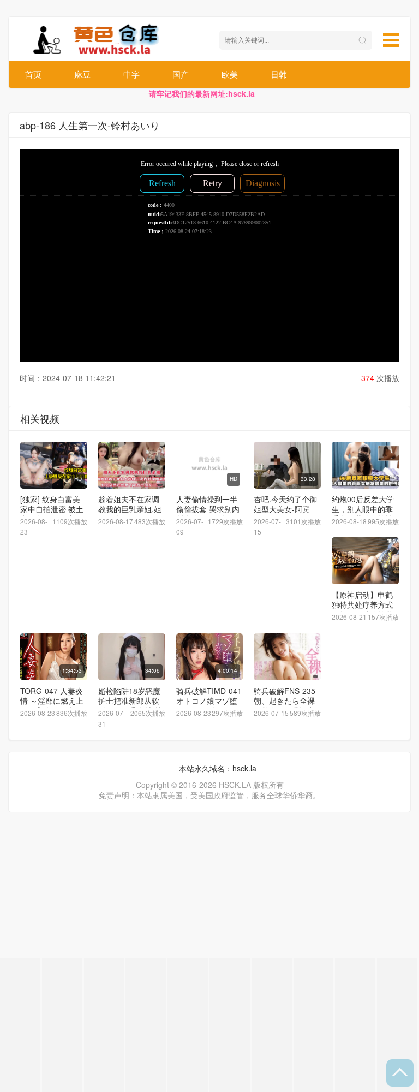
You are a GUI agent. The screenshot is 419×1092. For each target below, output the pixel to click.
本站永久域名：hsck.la (217, 768)
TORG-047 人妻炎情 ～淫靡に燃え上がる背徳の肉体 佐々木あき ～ (51, 705)
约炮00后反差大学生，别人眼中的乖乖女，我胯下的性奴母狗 (363, 514)
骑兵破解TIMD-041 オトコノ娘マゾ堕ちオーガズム (209, 700)
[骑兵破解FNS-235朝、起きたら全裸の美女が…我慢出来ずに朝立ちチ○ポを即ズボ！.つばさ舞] (287, 656)
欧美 (230, 74)
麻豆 (82, 74)
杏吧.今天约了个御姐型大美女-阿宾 (285, 504)
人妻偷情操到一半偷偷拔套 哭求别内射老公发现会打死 (208, 509)
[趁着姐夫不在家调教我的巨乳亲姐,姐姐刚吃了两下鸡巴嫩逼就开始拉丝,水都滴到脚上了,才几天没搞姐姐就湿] (131, 465)
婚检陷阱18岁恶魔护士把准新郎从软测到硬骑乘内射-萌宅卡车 (130, 705)
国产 (180, 74)
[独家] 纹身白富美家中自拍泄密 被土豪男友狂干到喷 (51, 509)
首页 (33, 74)
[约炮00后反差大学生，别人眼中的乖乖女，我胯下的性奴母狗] (365, 465)
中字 (131, 74)
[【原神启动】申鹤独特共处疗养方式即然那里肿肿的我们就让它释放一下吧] (365, 560)
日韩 (279, 74)
